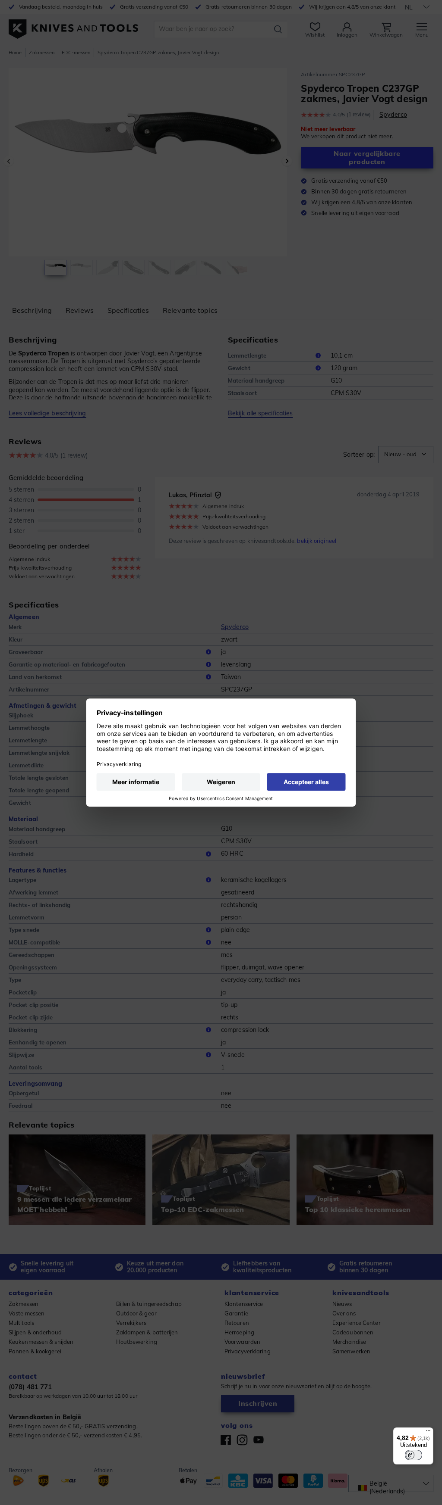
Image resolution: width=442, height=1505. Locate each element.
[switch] (413, 1455)
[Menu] (428, 1432)
